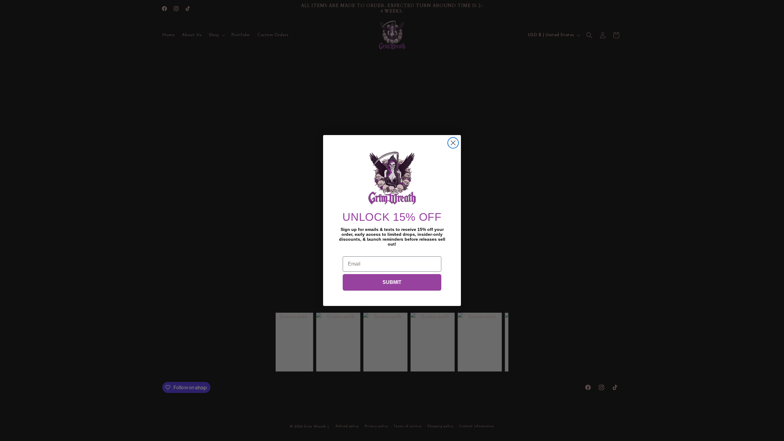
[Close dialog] (453, 143)
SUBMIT (392, 282)
